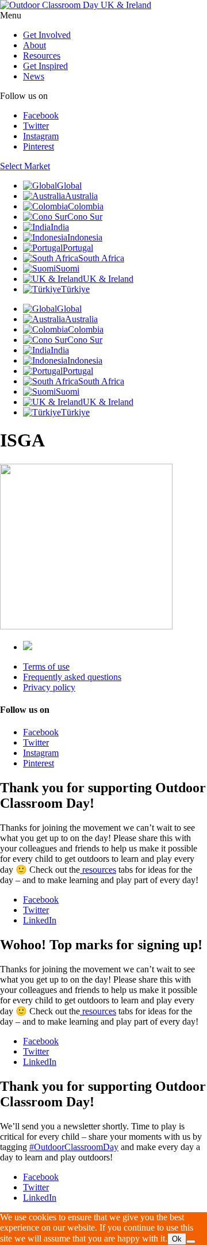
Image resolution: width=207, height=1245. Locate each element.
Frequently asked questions (72, 677)
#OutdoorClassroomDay (73, 1147)
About (34, 45)
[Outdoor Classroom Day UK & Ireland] (75, 5)
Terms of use (46, 666)
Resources (41, 55)
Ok (177, 1239)
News (33, 76)
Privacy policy (49, 687)
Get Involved (47, 35)
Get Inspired (45, 66)
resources (98, 869)
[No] (190, 1241)
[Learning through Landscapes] (27, 647)
